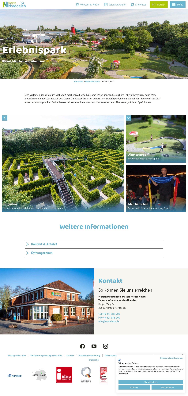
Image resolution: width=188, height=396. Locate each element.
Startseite (78, 81)
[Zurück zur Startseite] (14, 4)
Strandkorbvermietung (89, 355)
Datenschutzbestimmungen (171, 358)
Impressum (94, 360)
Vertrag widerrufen (17, 355)
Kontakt (70, 355)
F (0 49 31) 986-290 (109, 317)
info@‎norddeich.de (108, 321)
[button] (87, 4)
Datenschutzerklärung (115, 355)
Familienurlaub (92, 81)
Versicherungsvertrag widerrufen (46, 355)
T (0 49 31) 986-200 (109, 314)
